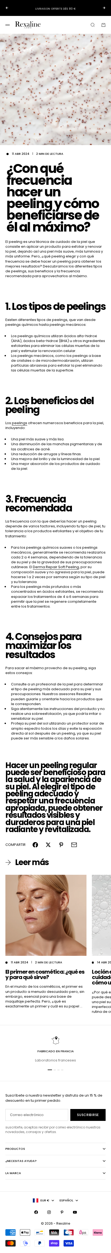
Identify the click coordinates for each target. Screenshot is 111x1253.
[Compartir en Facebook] (35, 845)
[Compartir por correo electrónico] (74, 845)
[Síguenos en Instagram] (49, 1212)
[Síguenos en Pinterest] (62, 1212)
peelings (19, 423)
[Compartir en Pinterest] (61, 845)
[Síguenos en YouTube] (75, 1212)
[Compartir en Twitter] (48, 845)
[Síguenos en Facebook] (36, 1212)
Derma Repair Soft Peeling (56, 566)
